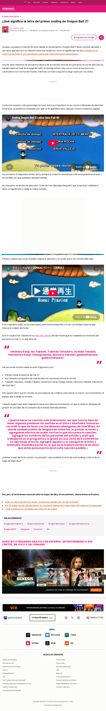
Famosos (54, 2)
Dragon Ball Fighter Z (11, 16)
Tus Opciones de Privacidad (12, 690)
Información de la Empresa (11, 666)
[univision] (8, 8)
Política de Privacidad (10, 660)
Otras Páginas (40, 617)
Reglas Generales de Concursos (66, 683)
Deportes (64, 2)
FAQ (4, 677)
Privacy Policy (60, 660)
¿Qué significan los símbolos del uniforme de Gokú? (31, 509)
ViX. (48, 529)
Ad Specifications (8, 673)
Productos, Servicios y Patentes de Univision (17, 683)
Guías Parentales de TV (63, 677)
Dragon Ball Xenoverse (79, 524)
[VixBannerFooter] (53, 607)
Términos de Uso (8, 663)
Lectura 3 (38, 529)
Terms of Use (60, 663)
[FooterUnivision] (13, 617)
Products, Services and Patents (66, 680)
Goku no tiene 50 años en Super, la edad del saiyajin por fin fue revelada (41, 502)
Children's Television (63, 687)
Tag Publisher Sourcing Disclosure (14, 680)
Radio (73, 2)
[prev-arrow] (0, 577)
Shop (80, 2)
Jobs (57, 670)
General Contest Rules (10, 687)
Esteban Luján (18, 28)
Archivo (5, 670)
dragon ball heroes (35, 524)
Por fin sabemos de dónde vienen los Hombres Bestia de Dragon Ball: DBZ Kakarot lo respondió (53, 505)
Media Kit (59, 673)
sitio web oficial (43, 335)
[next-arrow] (103, 577)
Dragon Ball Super (57, 524)
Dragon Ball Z (10, 529)
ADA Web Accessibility (63, 666)
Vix (29, 2)
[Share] (101, 37)
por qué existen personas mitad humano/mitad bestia (50, 54)
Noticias (36, 2)
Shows (45, 2)
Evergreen (25, 529)
